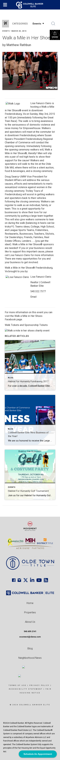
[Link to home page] (30, 5)
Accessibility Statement (26, 689)
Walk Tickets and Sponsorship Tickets (26, 325)
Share (55, 37)
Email (33, 296)
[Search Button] (53, 23)
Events (6, 31)
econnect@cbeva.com (30, 637)
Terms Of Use (17, 685)
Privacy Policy (39, 685)
